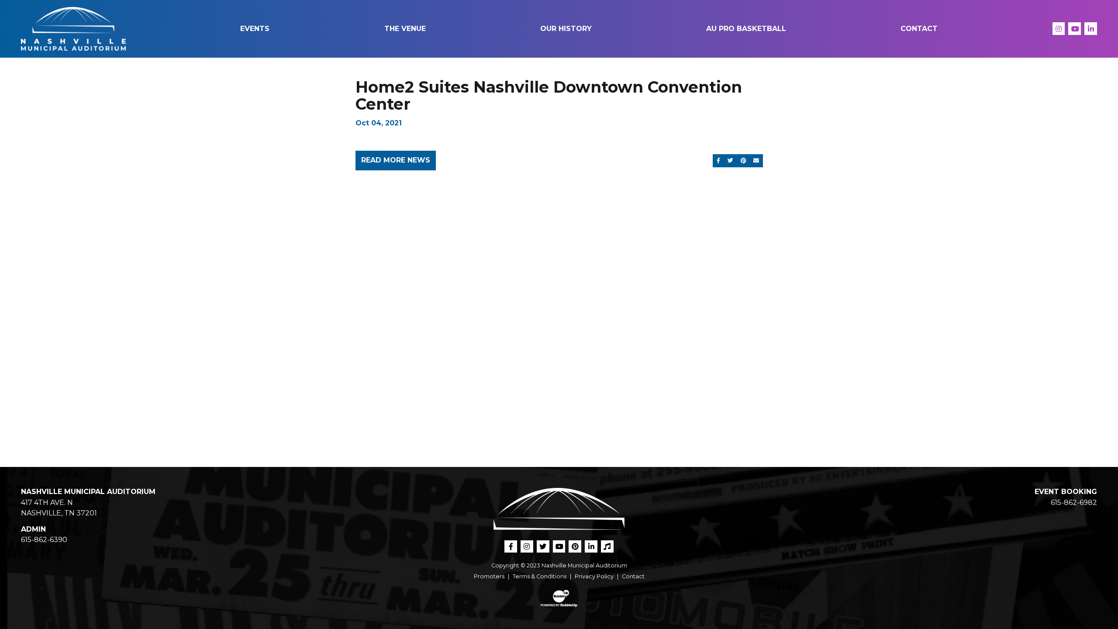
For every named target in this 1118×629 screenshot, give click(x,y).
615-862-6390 (44, 540)
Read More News (395, 160)
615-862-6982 (1074, 502)
